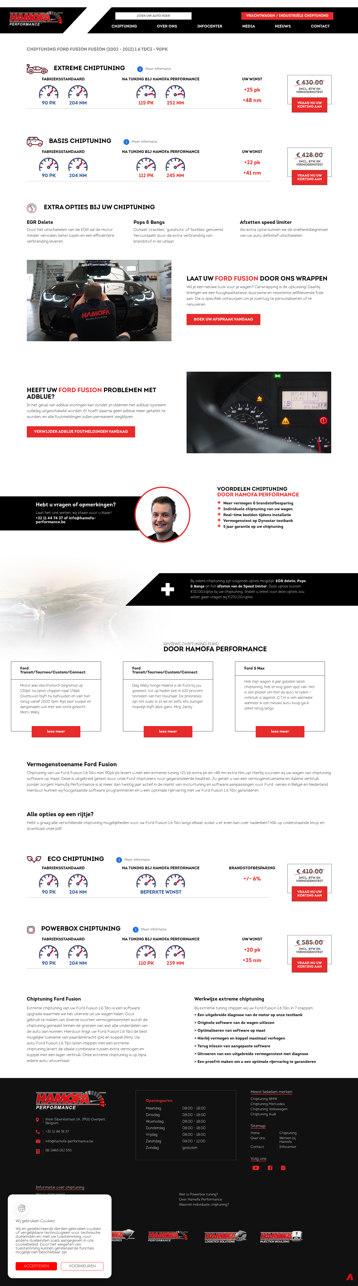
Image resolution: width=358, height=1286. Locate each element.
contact (320, 26)
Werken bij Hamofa (287, 1140)
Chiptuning (288, 1133)
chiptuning (124, 26)
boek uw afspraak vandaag (223, 320)
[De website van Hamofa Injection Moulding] (282, 1236)
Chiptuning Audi (263, 1114)
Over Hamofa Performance (200, 1199)
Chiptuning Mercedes (268, 1104)
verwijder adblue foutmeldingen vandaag (81, 432)
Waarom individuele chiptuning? (204, 1205)
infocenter (209, 26)
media (248, 26)
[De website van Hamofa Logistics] (226, 1236)
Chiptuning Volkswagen (269, 1109)
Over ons (258, 1138)
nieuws (283, 26)
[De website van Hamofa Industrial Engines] (114, 1236)
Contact (257, 1147)
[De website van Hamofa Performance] (170, 1236)
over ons (167, 26)
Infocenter (287, 1147)
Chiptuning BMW (264, 1099)
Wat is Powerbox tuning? (198, 1194)
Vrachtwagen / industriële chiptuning (287, 16)
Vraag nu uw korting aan (309, 105)
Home (255, 1133)
